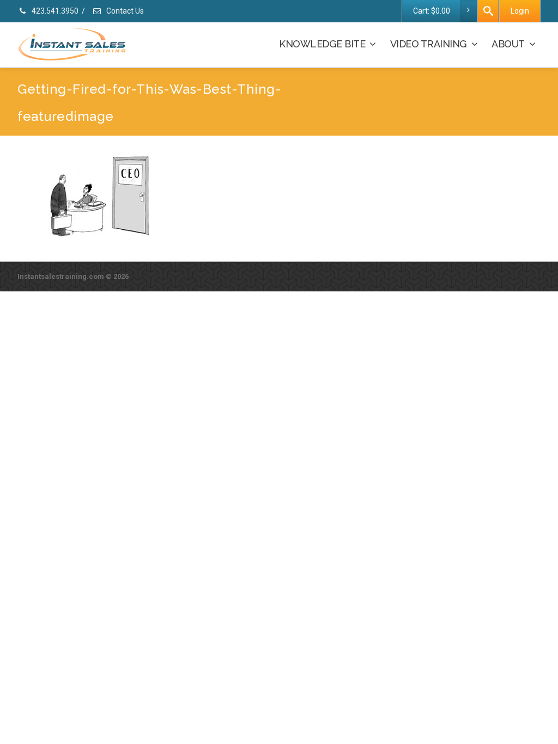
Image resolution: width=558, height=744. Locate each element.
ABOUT (508, 44)
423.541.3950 (54, 11)
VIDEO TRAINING (428, 44)
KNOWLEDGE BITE (322, 44)
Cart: (431, 11)
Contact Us (124, 11)
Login (520, 11)
